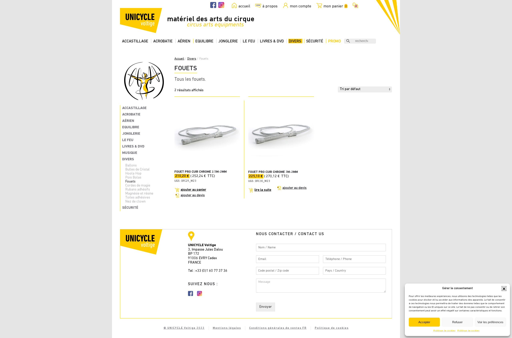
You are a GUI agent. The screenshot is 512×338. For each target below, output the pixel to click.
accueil (244, 6)
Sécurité (314, 41)
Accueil (179, 58)
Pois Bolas (133, 178)
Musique (129, 153)
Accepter (424, 322)
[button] (504, 289)
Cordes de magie (137, 186)
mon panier (334, 6)
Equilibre (204, 41)
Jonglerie (228, 41)
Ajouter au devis (193, 195)
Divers (295, 41)
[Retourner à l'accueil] (141, 20)
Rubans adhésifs (137, 190)
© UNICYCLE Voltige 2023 (184, 328)
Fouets (130, 182)
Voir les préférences (490, 322)
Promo (334, 41)
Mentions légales (227, 328)
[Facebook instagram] (190, 293)
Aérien (184, 41)
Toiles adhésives (137, 198)
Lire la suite (262, 190)
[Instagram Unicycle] (221, 5)
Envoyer (265, 307)
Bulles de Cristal (137, 170)
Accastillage (135, 41)
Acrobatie (163, 41)
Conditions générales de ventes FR (278, 328)
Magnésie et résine (139, 194)
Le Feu (249, 41)
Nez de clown (135, 202)
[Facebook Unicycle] (213, 5)
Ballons (131, 165)
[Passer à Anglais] (354, 5)
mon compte (300, 6)
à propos (270, 6)
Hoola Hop (133, 174)
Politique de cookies (444, 331)
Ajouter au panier (193, 190)
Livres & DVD (272, 41)
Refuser (457, 322)
